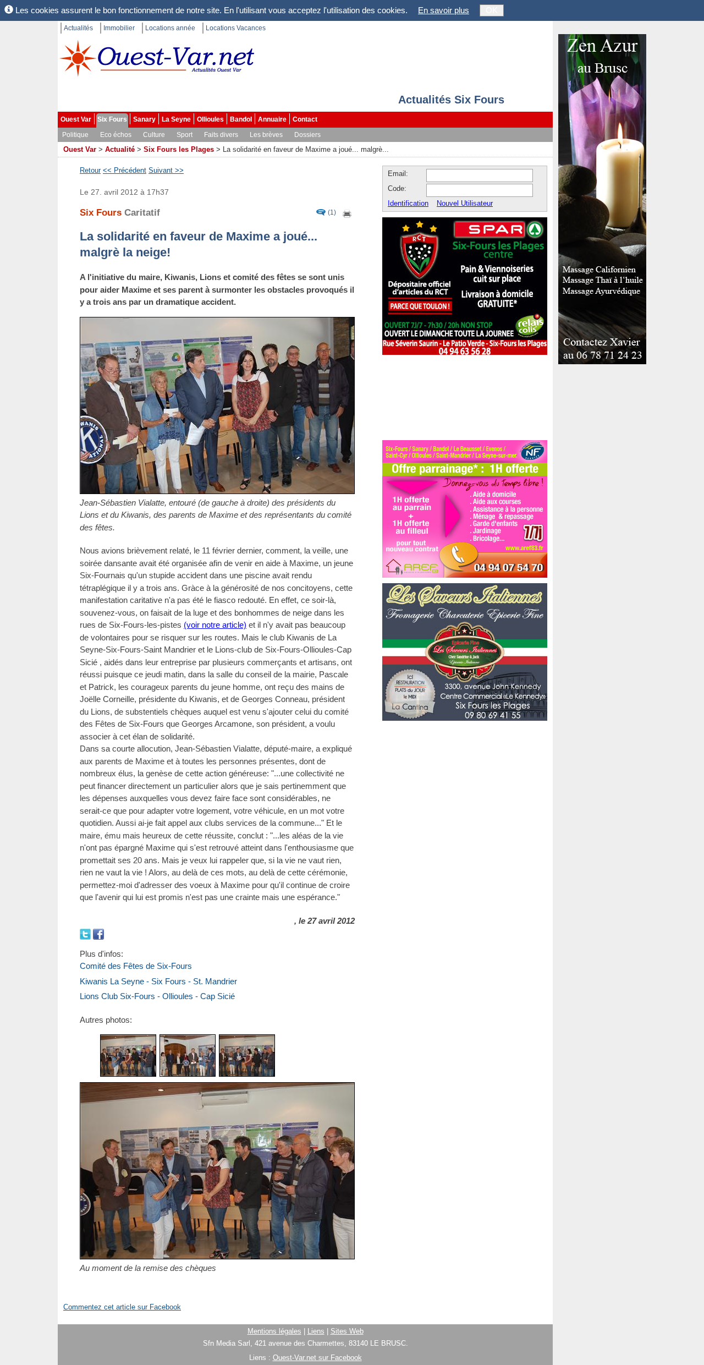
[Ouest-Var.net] (157, 58)
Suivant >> (166, 170)
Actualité (120, 149)
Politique (75, 135)
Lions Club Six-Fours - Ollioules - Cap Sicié (157, 996)
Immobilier (119, 28)
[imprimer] (347, 212)
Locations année (170, 28)
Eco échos (115, 135)
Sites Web (347, 1331)
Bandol (241, 119)
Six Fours (112, 119)
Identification (408, 203)
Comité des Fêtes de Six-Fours (136, 966)
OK (492, 10)
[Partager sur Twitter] (86, 933)
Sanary (144, 119)
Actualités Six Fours (451, 100)
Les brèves (266, 135)
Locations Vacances (236, 28)
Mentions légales (274, 1331)
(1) (332, 212)
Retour (90, 170)
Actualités (78, 28)
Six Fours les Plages (179, 149)
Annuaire (272, 119)
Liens (315, 1331)
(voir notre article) (215, 624)
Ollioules (210, 119)
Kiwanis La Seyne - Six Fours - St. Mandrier (158, 981)
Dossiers (307, 135)
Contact (305, 119)
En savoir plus (443, 10)
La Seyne (176, 119)
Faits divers (221, 135)
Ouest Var (76, 119)
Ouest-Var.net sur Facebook (317, 1357)
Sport (185, 135)
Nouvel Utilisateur (465, 203)
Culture (154, 135)
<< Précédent (124, 170)
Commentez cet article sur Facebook (122, 1307)
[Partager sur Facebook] (98, 933)
